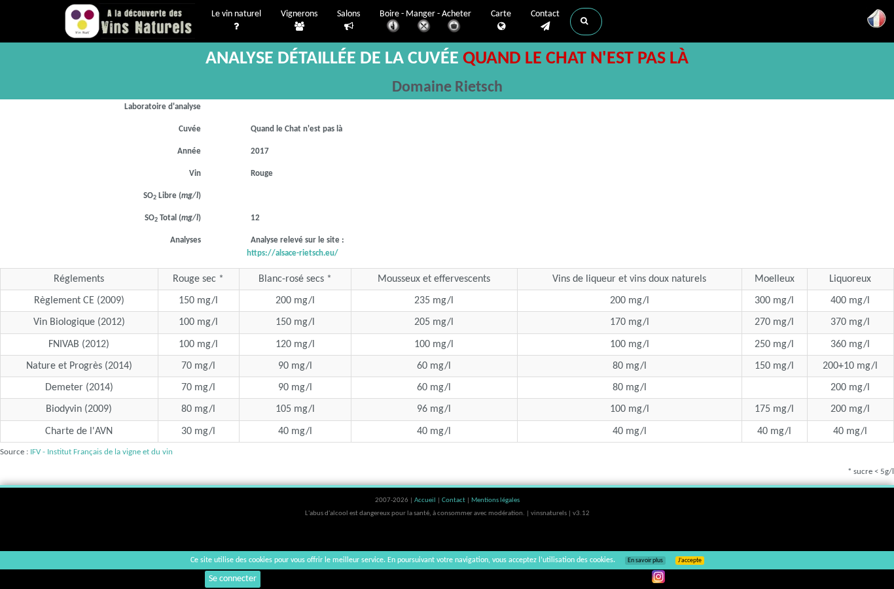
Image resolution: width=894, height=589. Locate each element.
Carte (501, 14)
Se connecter (233, 579)
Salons (348, 14)
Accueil (425, 500)
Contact (545, 14)
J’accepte (690, 561)
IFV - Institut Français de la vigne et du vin (101, 452)
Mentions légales (495, 500)
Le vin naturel (236, 14)
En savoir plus (645, 561)
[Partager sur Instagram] (658, 577)
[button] (586, 21)
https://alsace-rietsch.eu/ (292, 253)
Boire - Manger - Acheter (425, 14)
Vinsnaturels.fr (129, 21)
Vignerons (299, 14)
